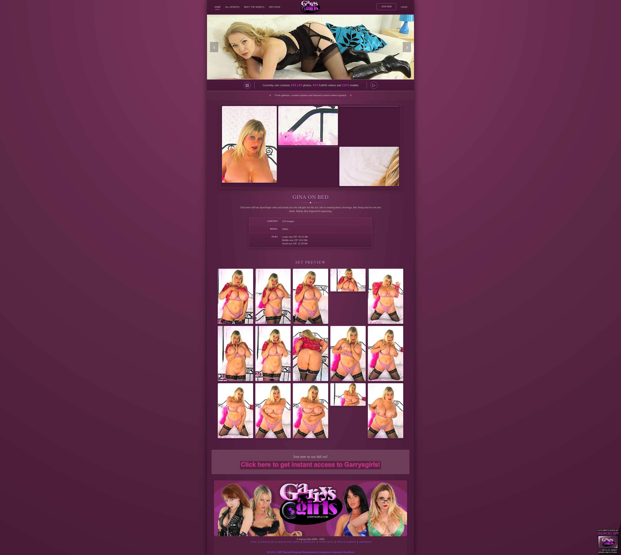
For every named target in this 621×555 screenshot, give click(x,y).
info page (274, 7)
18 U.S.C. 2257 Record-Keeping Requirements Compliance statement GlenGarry (310, 552)
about (280, 541)
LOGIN (404, 7)
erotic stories (293, 541)
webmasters (365, 541)
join (272, 541)
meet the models (254, 7)
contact (323, 541)
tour (332, 541)
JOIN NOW (386, 6)
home (254, 541)
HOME (217, 7)
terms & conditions (346, 541)
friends (264, 541)
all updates (232, 7)
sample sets (309, 541)
